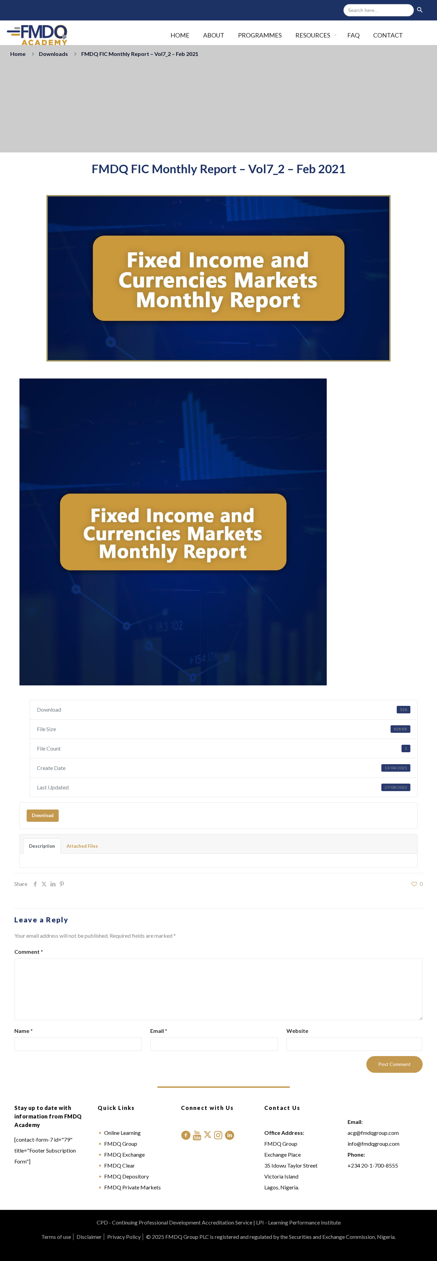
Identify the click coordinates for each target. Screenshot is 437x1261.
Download (43, 815)
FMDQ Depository (126, 1176)
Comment (28, 951)
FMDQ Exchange (124, 1154)
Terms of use (56, 1236)
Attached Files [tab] (82, 846)
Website (297, 1030)
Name (23, 1030)
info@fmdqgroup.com (373, 1143)
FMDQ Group (120, 1143)
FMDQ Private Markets (132, 1187)
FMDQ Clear (119, 1165)
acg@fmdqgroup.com (373, 1132)
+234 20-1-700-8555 (373, 1165)
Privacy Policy (124, 1236)
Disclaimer (89, 1236)
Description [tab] (42, 846)
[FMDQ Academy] (37, 35)
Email (158, 1030)
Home (18, 53)
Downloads (53, 53)
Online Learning (122, 1132)
